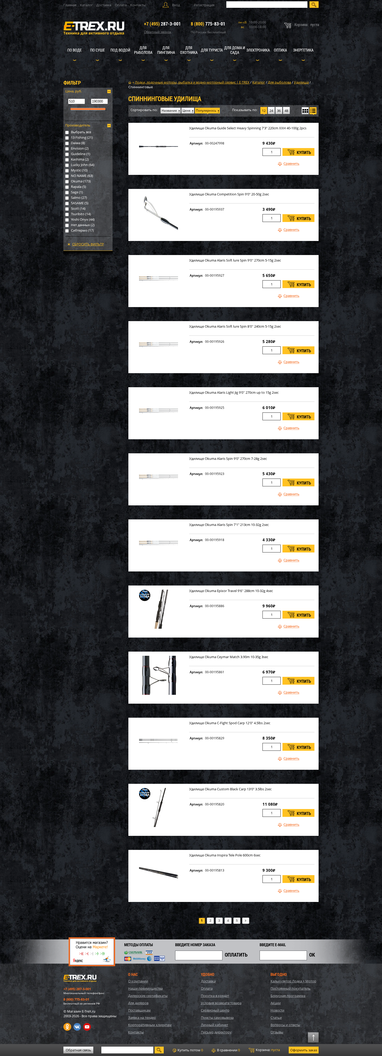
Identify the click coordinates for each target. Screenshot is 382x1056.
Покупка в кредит (215, 995)
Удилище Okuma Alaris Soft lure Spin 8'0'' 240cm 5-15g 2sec (235, 326)
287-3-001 (162, 24)
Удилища (301, 82)
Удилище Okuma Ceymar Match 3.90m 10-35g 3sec (228, 657)
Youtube (87, 1027)
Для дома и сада (234, 50)
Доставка (103, 5)
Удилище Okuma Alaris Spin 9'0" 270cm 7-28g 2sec (228, 458)
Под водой (120, 50)
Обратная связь (78, 1050)
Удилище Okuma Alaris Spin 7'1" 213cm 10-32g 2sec (229, 525)
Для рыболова (143, 50)
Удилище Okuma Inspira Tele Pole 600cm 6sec (224, 855)
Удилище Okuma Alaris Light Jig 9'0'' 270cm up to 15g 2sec (234, 392)
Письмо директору (216, 1032)
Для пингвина (166, 50)
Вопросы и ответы (285, 1024)
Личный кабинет (214, 1024)
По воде (74, 50)
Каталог (86, 5)
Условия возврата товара (221, 1003)
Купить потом (190, 1050)
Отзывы (277, 1032)
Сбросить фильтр (88, 244)
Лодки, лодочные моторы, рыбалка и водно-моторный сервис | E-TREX (192, 82)
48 (286, 110)
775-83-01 (208, 24)
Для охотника (188, 50)
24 (271, 110)
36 (279, 110)
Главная (69, 5)
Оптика (280, 50)
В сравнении (228, 1050)
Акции (276, 1003)
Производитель (77, 125)
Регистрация (204, 5)
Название (169, 110)
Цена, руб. (73, 91)
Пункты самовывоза (217, 1017)
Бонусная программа (288, 995)
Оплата (121, 5)
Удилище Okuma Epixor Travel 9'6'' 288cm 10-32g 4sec (231, 591)
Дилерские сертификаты (148, 995)
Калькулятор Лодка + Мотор (293, 981)
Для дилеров (138, 1003)
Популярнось (206, 110)
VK (77, 1027)
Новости (277, 1010)
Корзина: (267, 1049)
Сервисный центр (215, 1010)
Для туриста (212, 50)
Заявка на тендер (142, 1017)
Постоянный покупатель (291, 988)
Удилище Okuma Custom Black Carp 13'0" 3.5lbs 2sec (230, 789)
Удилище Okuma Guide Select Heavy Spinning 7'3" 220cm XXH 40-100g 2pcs (247, 128)
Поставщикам (139, 1010)
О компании (138, 981)
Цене (186, 110)
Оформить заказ (303, 1050)
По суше (97, 50)
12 (264, 110)
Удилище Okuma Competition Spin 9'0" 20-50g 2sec (229, 194)
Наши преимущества (145, 988)
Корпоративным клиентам (150, 1024)
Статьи (276, 1017)
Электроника (258, 50)
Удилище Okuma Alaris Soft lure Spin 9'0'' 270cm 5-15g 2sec (235, 260)
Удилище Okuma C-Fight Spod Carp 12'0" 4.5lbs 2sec (229, 723)
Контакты (138, 5)
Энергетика (303, 50)
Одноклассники (67, 1027)
